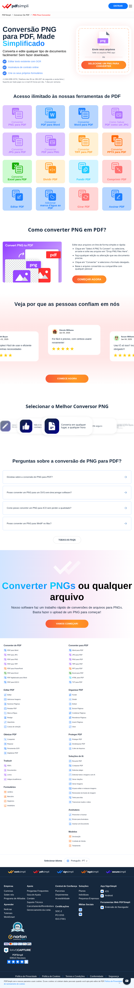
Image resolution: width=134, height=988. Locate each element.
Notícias (8, 909)
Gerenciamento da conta (39, 910)
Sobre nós (9, 895)
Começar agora (89, 279)
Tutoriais (8, 913)
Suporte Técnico (35, 902)
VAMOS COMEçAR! (67, 623)
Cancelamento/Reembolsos (40, 906)
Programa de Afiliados (14, 898)
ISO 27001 (60, 919)
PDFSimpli (6, 15)
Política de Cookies (51, 976)
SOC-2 (58, 911)
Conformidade (96, 976)
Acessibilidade (62, 898)
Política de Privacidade (26, 976)
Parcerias (60, 891)
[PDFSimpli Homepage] (15, 6)
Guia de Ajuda (34, 895)
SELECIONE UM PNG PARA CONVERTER (103, 64)
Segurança (114, 976)
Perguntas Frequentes (37, 891)
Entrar (118, 6)
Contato (31, 898)
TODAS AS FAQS (67, 540)
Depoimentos (61, 895)
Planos (82, 891)
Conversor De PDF (22, 15)
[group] (67, 426)
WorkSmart (9, 917)
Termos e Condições (75, 976)
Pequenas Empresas (89, 898)
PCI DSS (59, 915)
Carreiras (8, 891)
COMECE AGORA (67, 378)
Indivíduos (84, 895)
